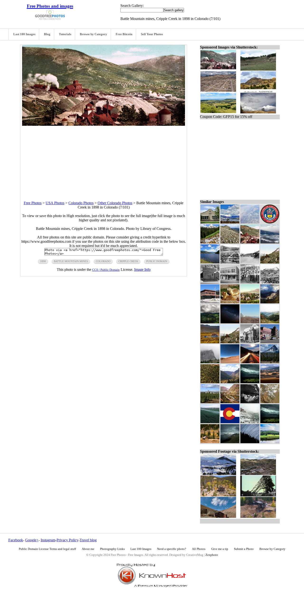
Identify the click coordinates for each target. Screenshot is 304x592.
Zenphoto (211, 555)
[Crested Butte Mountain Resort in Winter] (269, 242)
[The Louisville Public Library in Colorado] (209, 302)
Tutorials (65, 34)
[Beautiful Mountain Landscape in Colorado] (269, 322)
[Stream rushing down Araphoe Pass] (209, 242)
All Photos (198, 549)
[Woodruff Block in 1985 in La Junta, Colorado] (229, 282)
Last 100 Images (24, 34)
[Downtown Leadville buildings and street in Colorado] (269, 342)
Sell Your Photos (152, 34)
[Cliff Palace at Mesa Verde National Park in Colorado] (249, 402)
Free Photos (33, 203)
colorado (103, 261)
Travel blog (88, 540)
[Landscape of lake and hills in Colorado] (269, 442)
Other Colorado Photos (115, 203)
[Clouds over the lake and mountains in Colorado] (209, 322)
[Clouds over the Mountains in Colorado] (249, 382)
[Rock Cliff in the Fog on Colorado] (209, 362)
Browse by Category (93, 34)
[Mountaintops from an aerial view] (249, 222)
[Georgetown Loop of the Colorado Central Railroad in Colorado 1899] (229, 402)
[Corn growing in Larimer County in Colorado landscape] (209, 402)
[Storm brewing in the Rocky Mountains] (269, 302)
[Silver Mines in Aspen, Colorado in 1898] (229, 342)
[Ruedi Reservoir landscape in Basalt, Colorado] (209, 262)
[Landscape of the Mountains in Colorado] (229, 382)
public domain (156, 261)
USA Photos (55, 203)
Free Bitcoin (124, 34)
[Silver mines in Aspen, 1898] (269, 262)
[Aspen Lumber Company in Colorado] (209, 282)
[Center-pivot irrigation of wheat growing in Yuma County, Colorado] (209, 422)
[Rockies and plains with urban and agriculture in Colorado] (269, 402)
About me (88, 549)
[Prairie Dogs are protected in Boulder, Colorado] (229, 302)
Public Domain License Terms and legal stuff (47, 549)
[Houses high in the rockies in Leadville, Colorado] (209, 342)
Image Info (142, 269)
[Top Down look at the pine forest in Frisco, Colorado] (209, 382)
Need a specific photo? (171, 549)
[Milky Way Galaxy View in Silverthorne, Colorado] (229, 322)
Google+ (31, 540)
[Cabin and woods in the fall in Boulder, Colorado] (209, 442)
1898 (43, 261)
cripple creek (128, 261)
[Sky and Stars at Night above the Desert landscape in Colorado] (229, 362)
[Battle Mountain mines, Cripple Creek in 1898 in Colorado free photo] (103, 124)
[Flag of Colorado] (229, 422)
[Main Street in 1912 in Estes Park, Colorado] (249, 262)
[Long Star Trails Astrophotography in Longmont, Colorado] (249, 442)
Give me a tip (219, 549)
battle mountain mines (71, 261)
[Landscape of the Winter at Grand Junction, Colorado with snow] (249, 422)
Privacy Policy (67, 540)
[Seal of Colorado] (269, 222)
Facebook (15, 540)
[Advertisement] (103, 159)
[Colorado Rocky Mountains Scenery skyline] (229, 222)
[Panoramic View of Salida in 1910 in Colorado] (229, 262)
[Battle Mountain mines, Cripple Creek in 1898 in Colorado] (249, 242)
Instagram (48, 540)
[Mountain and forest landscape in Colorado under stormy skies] (269, 422)
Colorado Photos (81, 203)
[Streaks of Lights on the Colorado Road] (249, 362)
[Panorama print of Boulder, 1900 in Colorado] (249, 302)
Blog (47, 34)
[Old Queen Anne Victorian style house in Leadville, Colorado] (249, 342)
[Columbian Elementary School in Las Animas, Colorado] (209, 222)
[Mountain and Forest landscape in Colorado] (269, 362)
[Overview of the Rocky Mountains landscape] (249, 322)
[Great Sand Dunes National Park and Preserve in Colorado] (269, 382)
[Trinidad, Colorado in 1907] (269, 282)
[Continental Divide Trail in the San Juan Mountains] (229, 242)
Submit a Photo (244, 549)
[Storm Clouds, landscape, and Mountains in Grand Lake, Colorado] (229, 442)
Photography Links (112, 549)
